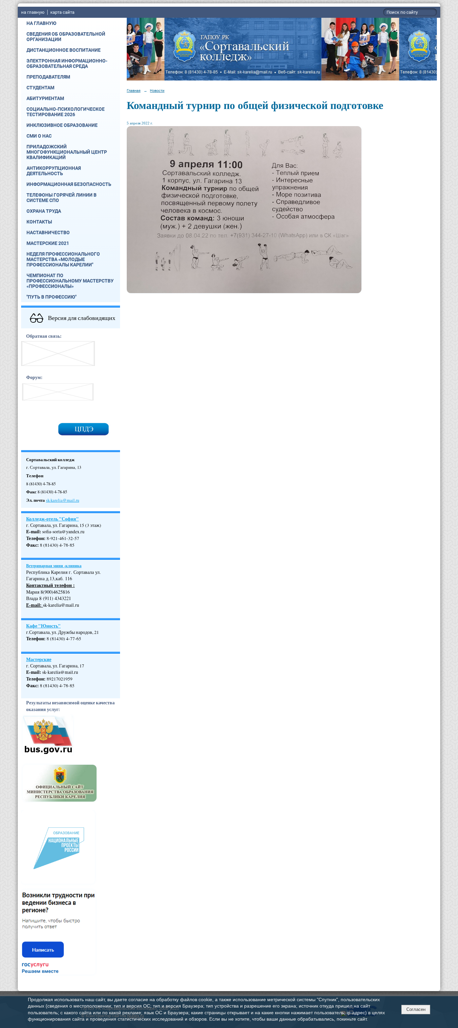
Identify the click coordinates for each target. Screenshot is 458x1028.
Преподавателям (48, 76)
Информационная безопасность (68, 184)
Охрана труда (43, 211)
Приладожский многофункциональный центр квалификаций (66, 152)
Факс (31, 545)
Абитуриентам (45, 98)
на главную (33, 12)
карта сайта (62, 12)
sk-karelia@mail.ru (62, 500)
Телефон (35, 538)
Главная (133, 90)
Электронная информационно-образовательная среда (66, 63)
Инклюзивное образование (62, 125)
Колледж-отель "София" (52, 519)
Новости (157, 90)
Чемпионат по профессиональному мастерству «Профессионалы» (70, 281)
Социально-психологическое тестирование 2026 (65, 111)
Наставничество (48, 232)
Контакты (39, 221)
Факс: (32, 685)
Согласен (415, 1009)
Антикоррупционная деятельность (53, 170)
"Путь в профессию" (51, 297)
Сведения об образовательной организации (65, 36)
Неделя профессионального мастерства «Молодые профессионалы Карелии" (63, 259)
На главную (41, 23)
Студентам (40, 87)
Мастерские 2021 (47, 243)
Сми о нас (39, 136)
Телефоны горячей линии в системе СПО (61, 197)
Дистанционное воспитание (63, 50)
